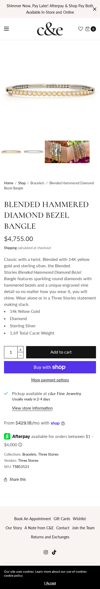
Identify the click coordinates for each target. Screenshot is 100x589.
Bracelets (29, 454)
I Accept (50, 583)
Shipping (10, 248)
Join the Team (83, 528)
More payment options (50, 380)
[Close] (94, 9)
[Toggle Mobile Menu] (10, 29)
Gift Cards (62, 518)
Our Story (14, 528)
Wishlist (79, 518)
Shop (22, 183)
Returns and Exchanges (50, 537)
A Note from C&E (39, 528)
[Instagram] (45, 552)
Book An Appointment (32, 518)
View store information (32, 408)
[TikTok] (54, 552)
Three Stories (48, 454)
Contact (62, 528)
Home (8, 183)
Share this (18, 479)
